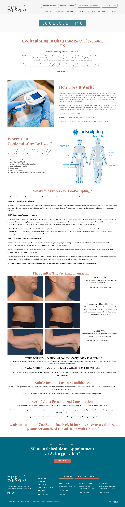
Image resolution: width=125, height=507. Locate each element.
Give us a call (97, 424)
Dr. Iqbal (20, 206)
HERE (14, 372)
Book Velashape (49, 6)
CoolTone (99, 231)
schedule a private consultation (30, 410)
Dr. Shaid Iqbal (66, 197)
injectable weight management (27, 234)
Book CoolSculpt (67, 6)
